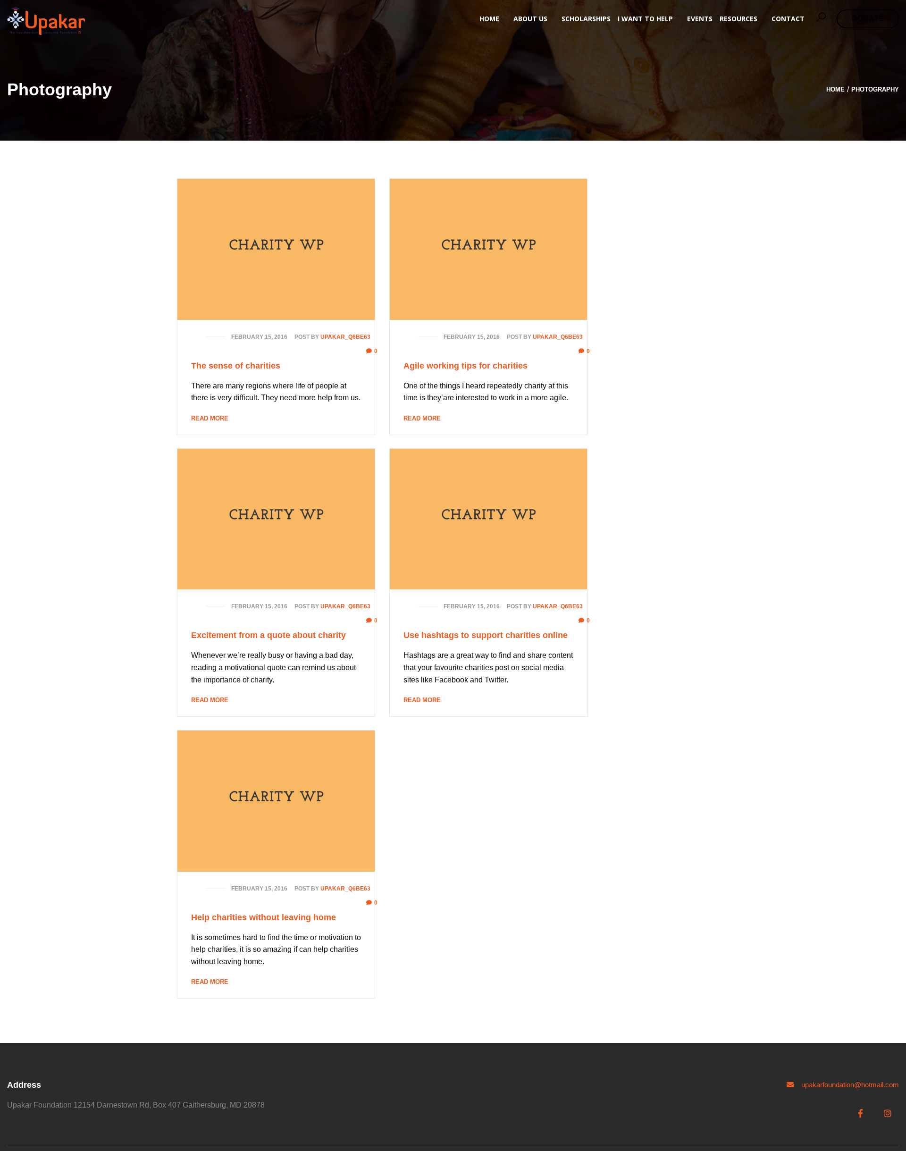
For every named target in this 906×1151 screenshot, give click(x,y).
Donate (868, 19)
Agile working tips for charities (465, 365)
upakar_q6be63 (345, 337)
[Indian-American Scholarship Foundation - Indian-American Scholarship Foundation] (46, 21)
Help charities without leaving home (263, 917)
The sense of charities (235, 365)
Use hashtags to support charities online (485, 635)
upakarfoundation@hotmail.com (849, 1085)
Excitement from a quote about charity (268, 635)
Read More (209, 418)
